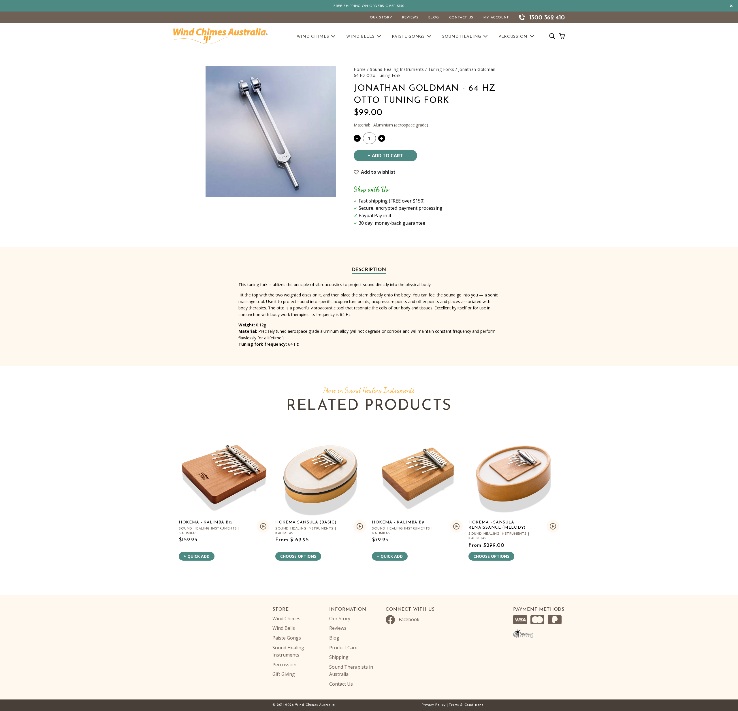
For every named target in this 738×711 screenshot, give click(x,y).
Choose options (298, 556)
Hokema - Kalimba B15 (206, 522)
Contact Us (461, 17)
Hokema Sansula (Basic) (305, 522)
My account (496, 17)
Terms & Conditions (466, 705)
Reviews (410, 17)
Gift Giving (283, 674)
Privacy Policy (434, 705)
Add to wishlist (378, 172)
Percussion (513, 37)
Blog (433, 17)
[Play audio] (263, 526)
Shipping (339, 657)
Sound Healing (461, 37)
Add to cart (387, 155)
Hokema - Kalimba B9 (398, 522)
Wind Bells (360, 37)
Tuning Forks (441, 69)
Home (360, 69)
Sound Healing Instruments (397, 69)
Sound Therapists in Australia (351, 671)
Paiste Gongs (408, 37)
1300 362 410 (547, 18)
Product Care (343, 647)
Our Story (381, 17)
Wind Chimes (313, 37)
